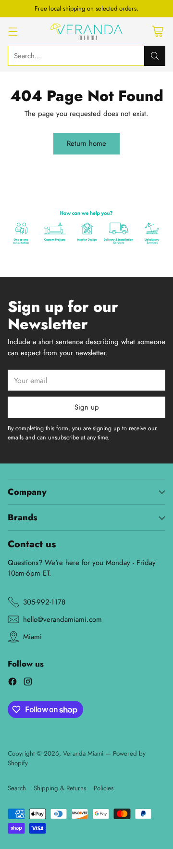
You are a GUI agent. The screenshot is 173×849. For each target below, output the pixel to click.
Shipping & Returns (60, 788)
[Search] (154, 56)
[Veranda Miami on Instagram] (28, 683)
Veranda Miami (83, 753)
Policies (103, 788)
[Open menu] (13, 31)
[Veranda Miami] (86, 31)
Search (17, 788)
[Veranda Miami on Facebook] (12, 683)
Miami (32, 636)
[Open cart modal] (157, 31)
